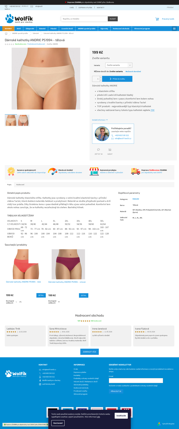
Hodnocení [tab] (20, 184)
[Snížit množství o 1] (101, 80)
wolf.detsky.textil (48, 384)
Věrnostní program (80, 394)
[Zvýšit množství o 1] (101, 77)
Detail (41, 295)
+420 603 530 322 (122, 135)
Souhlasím (121, 415)
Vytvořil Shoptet (168, 424)
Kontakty (100, 8)
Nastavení (57, 423)
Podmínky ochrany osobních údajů (86, 378)
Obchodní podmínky (81, 385)
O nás (72, 8)
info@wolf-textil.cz (123, 138)
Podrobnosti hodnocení (36, 44)
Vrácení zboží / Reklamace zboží (85, 382)
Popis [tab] (9, 184)
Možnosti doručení (133, 71)
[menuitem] (8, 28)
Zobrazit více (89, 352)
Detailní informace (98, 120)
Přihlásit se (116, 391)
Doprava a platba (85, 8)
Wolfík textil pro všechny (51, 380)
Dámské (136, 199)
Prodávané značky (80, 391)
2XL (20, 302)
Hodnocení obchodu (89, 315)
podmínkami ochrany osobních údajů (144, 386)
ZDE (153, 110)
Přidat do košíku (119, 79)
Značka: (52, 44)
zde (98, 416)
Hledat (113, 19)
